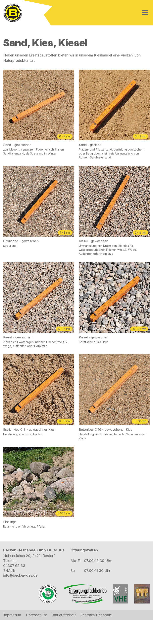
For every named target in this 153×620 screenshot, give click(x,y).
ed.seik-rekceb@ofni (20, 575)
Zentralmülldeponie (96, 615)
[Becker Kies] (12, 12)
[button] (145, 12)
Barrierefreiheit (64, 615)
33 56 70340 (14, 566)
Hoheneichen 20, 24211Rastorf (29, 556)
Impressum (12, 615)
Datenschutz (36, 615)
